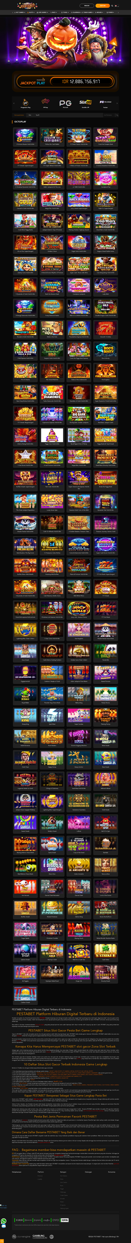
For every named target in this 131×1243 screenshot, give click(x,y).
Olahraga (76, 12)
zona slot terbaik (39, 1024)
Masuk (86, 5)
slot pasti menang (58, 1155)
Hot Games (20, 12)
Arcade (99, 12)
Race (53, 12)
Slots (31, 12)
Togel (65, 12)
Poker (110, 12)
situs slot (19, 1040)
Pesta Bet (19, 1035)
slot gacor (48, 1052)
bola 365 (79, 1058)
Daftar (102, 5)
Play (41, 83)
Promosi (40, 1176)
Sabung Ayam (64, 1208)
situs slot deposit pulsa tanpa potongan (93, 1110)
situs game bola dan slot (44, 1142)
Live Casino (42, 12)
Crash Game (88, 12)
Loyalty (40, 1179)
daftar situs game (38, 1099)
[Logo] (27, 5)
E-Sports (62, 1205)
